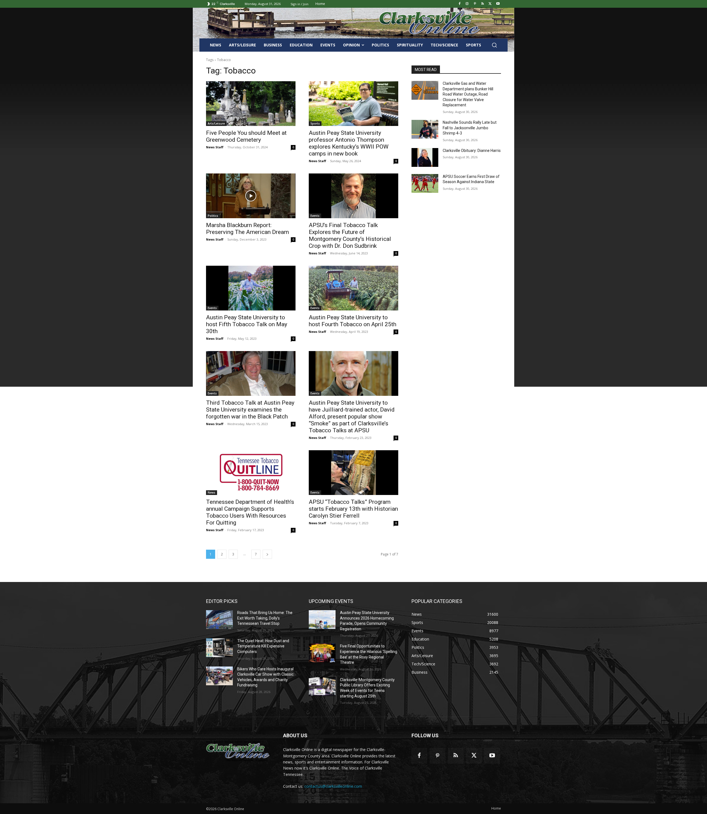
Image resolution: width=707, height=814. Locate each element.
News (211, 492)
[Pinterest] (475, 4)
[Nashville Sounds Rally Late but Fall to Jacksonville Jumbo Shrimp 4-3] (424, 129)
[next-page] (267, 554)
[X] (490, 4)
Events (315, 216)
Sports (315, 123)
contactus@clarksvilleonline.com (333, 786)
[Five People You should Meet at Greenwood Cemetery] (251, 103)
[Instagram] (467, 4)
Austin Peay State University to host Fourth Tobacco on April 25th (352, 321)
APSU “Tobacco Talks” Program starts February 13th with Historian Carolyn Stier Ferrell (353, 509)
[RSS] (482, 4)
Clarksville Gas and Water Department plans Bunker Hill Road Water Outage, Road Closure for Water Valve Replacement (468, 94)
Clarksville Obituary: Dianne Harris (472, 150)
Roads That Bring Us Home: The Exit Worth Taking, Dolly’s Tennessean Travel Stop (264, 618)
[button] (494, 45)
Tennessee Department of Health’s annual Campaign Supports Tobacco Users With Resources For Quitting (250, 512)
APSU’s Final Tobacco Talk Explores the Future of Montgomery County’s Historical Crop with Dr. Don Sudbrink (350, 235)
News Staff (214, 147)
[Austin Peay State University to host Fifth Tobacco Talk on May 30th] (251, 288)
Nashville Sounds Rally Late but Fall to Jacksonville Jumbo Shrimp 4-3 (470, 127)
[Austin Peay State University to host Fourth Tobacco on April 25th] (353, 288)
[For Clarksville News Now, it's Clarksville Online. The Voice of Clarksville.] (238, 751)
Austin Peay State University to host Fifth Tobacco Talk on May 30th (246, 324)
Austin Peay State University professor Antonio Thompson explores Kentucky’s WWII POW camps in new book (349, 143)
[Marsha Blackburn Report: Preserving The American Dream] (251, 195)
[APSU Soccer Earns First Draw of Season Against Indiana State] (424, 183)
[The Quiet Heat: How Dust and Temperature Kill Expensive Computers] (219, 647)
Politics (213, 216)
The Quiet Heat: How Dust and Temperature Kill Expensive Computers (263, 646)
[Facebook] (459, 4)
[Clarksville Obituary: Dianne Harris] (424, 157)
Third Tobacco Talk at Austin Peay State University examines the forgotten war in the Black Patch (250, 409)
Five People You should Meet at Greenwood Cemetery (246, 136)
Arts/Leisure (216, 123)
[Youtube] (498, 4)
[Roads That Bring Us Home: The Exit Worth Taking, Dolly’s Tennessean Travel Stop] (219, 619)
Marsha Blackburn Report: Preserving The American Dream (247, 228)
